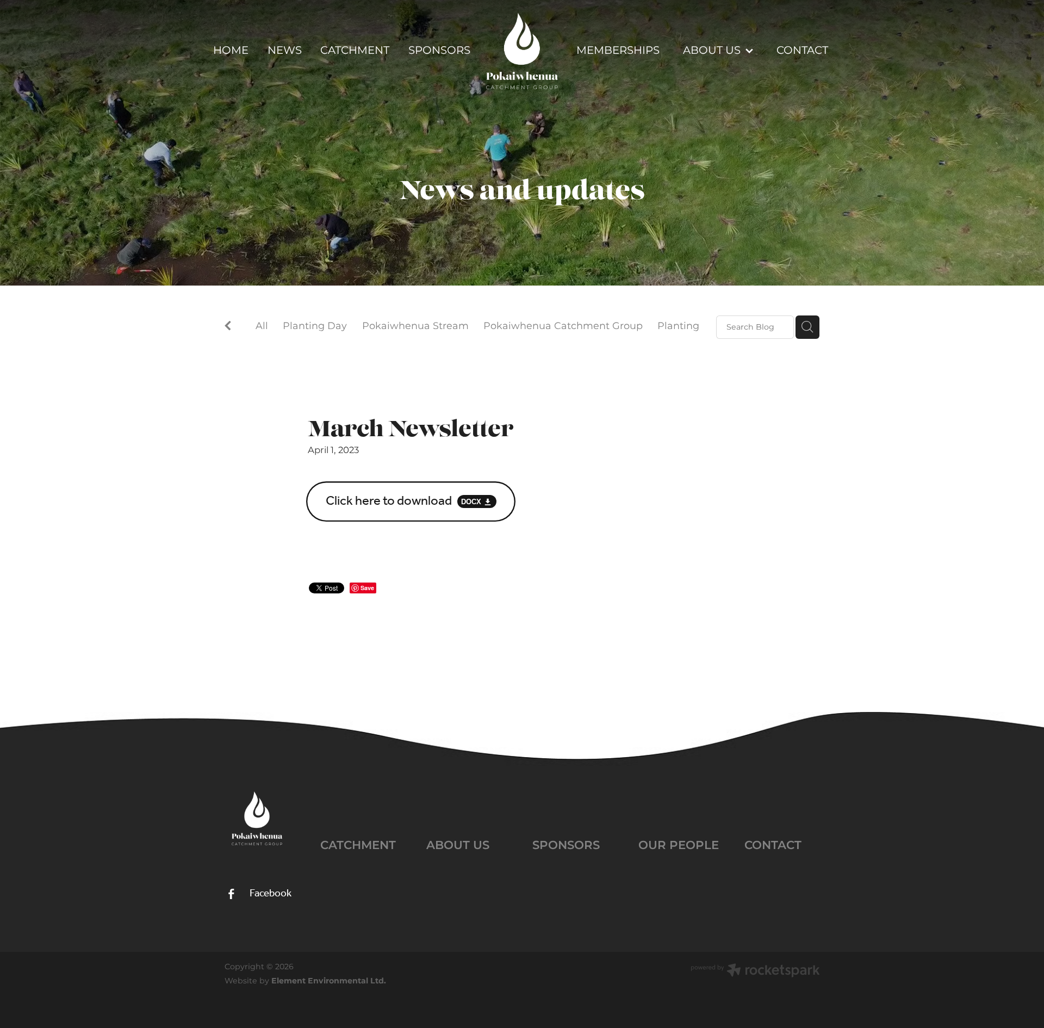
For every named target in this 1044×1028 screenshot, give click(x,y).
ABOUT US (457, 845)
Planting (678, 326)
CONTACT (772, 845)
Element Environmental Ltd (327, 981)
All (262, 326)
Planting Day (315, 326)
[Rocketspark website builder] (755, 972)
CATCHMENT (358, 845)
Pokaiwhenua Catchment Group (563, 326)
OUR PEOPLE (678, 845)
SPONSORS (566, 845)
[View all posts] (228, 327)
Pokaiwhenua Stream (415, 326)
